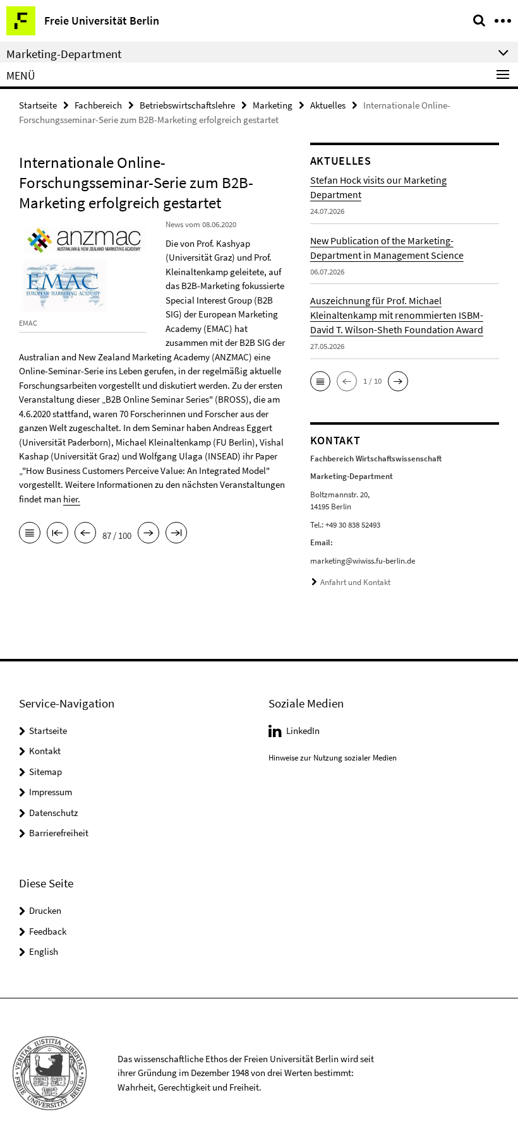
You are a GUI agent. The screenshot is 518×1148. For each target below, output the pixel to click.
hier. (71, 499)
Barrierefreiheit (58, 833)
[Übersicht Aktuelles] (29, 534)
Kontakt (45, 751)
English (43, 951)
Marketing (272, 105)
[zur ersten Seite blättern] (57, 534)
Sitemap (45, 772)
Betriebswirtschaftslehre (187, 105)
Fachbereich (98, 105)
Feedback (47, 931)
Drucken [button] (45, 910)
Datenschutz (53, 813)
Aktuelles (328, 105)
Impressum (50, 792)
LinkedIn (303, 731)
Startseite (38, 105)
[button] (320, 381)
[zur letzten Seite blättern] (176, 534)
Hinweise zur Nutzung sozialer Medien (332, 757)
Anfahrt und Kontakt (355, 582)
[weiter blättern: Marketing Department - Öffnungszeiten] (148, 534)
